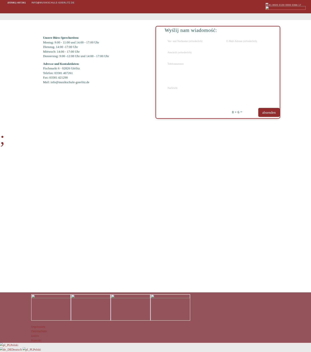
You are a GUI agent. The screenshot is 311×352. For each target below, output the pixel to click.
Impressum (38, 326)
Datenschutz (39, 331)
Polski (14, 345)
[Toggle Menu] (266, 3)
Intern (35, 336)
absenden (269, 112)
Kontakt (36, 340)
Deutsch (17, 349)
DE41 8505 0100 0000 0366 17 (283, 5)
